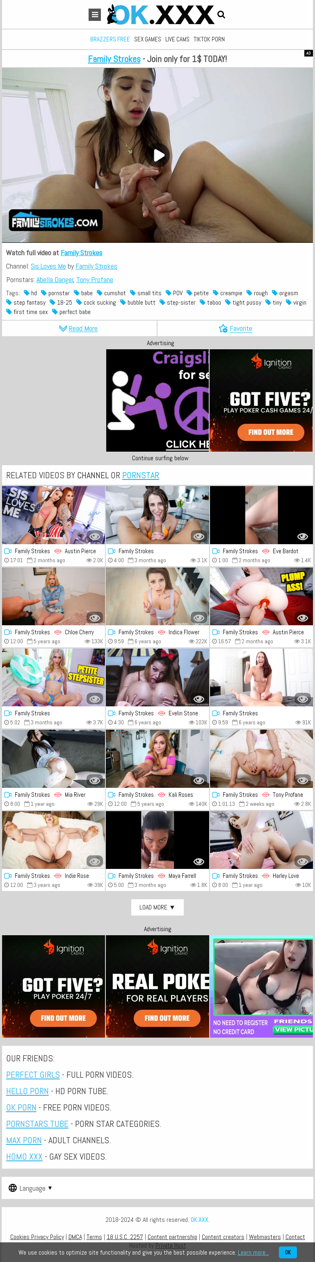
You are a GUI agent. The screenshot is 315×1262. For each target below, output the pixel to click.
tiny (276, 302)
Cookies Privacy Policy (37, 1237)
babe (86, 293)
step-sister (180, 302)
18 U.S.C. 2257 (125, 1237)
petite (200, 293)
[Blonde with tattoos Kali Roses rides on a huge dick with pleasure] (157, 758)
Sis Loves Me (48, 266)
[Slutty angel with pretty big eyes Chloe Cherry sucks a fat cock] (53, 596)
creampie (230, 293)
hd (33, 293)
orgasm (288, 293)
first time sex (30, 312)
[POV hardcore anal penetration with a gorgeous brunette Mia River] (53, 758)
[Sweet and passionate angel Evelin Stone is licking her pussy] (157, 677)
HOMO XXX (24, 1156)
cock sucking (99, 302)
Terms (94, 1237)
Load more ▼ (157, 907)
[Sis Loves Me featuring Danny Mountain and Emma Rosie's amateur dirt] (53, 677)
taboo (213, 302)
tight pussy (246, 302)
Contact (295, 1237)
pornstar (58, 293)
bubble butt (140, 302)
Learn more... (253, 1252)
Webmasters (265, 1237)
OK (288, 1252)
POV (177, 293)
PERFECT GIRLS (33, 1074)
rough (260, 293)
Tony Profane (94, 279)
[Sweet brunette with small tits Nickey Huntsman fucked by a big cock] (261, 677)
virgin (299, 302)
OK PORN (21, 1107)
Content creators (223, 1237)
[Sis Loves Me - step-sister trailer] (261, 596)
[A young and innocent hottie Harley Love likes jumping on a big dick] (261, 840)
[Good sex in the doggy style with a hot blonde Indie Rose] (53, 840)
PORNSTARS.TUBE (37, 1123)
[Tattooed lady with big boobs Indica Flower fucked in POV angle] (157, 596)
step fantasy (29, 302)
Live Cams (177, 39)
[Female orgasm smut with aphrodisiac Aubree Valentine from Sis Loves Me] (157, 515)
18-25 (63, 302)
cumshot (114, 293)
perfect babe (74, 312)
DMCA (75, 1237)
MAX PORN (24, 1140)
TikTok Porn (209, 39)
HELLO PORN (27, 1091)
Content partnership (172, 1237)
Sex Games (147, 39)
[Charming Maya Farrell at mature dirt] (157, 840)
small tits (149, 293)
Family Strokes (114, 58)
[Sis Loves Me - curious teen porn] (261, 515)
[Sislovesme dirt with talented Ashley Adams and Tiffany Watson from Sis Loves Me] (261, 758)
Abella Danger (55, 279)
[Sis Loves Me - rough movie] (53, 515)
